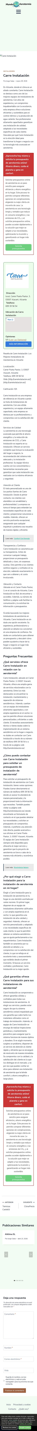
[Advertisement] (18, 33)
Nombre (8, 1347)
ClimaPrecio (29, 1204)
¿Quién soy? (23, 1409)
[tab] (14, 1280)
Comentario (10, 1314)
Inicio (8, 1404)
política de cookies (26, 1424)
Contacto (12, 1409)
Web (6, 1370)
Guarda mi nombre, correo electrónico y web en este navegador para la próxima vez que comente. (19, 1380)
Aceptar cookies (25, 1427)
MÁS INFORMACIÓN (18, 344)
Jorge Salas (10, 81)
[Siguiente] (31, 1254)
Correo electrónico (13, 1359)
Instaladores (9, 71)
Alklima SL (10, 1234)
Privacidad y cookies (22, 1404)
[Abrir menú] (18, 11)
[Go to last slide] (6, 1254)
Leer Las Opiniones (17, 339)
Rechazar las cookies (9, 1427)
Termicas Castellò (7, 1206)
